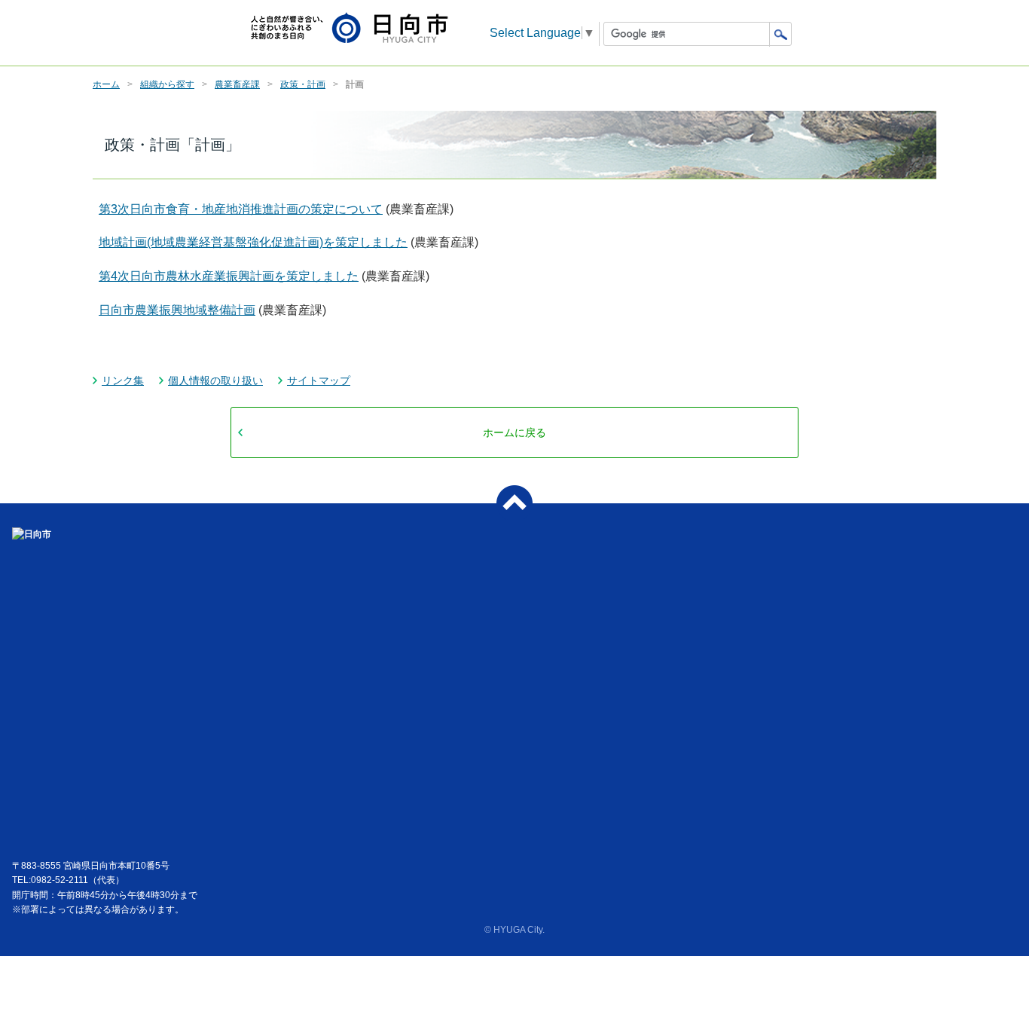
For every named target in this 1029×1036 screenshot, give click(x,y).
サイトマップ (318, 380)
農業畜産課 (237, 84)
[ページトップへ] (514, 503)
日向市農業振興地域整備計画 (177, 310)
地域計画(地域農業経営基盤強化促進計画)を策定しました (253, 242)
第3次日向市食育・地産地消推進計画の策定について (241, 209)
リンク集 (123, 380)
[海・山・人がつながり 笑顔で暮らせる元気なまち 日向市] (349, 29)
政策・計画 (302, 84)
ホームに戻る (514, 432)
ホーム (106, 84)
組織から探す (167, 84)
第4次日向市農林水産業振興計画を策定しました (229, 276)
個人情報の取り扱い (215, 380)
